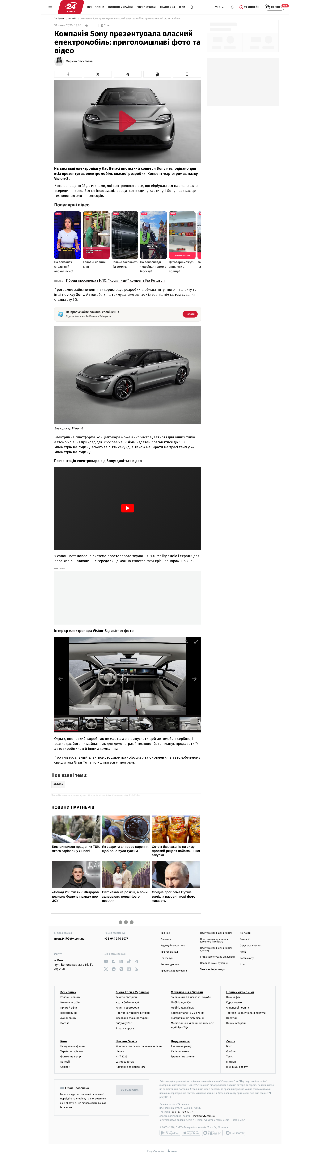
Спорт (230, 1041)
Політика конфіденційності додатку (216, 949)
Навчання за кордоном (130, 1066)
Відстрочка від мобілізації (187, 1018)
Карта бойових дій (127, 1002)
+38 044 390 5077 (116, 939)
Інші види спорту (237, 1066)
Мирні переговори (127, 1007)
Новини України (120, 7)
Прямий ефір (68, 1007)
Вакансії (244, 939)
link (106, 961)
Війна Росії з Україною (132, 992)
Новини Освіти (126, 1041)
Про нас (165, 933)
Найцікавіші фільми (73, 1046)
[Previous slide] (61, 678)
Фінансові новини (237, 1007)
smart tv (212, 1133)
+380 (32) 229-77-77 (181, 1112)
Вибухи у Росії (124, 1023)
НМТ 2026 (121, 1056)
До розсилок (130, 1090)
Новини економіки (240, 992)
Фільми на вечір (70, 1056)
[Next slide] (194, 678)
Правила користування (174, 971)
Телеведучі (166, 958)
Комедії (65, 1061)
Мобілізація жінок (182, 1007)
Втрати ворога (125, 1028)
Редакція (165, 939)
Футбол (231, 1051)
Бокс (229, 1046)
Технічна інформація (212, 969)
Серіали (65, 1066)
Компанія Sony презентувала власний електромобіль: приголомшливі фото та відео (130, 18)
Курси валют (234, 1002)
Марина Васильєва (79, 61)
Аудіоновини (68, 1018)
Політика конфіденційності (216, 933)
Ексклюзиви (146, 7)
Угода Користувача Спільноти (217, 957)
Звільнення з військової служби (191, 997)
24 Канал (59, 18)
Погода (64, 1023)
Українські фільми (71, 1051)
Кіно (63, 1041)
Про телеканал (169, 952)
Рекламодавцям (169, 964)
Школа (120, 1051)
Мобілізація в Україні (187, 992)
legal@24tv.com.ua (204, 1116)
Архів (243, 952)
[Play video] (127, 121)
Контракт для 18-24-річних (187, 1012)
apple (191, 1133)
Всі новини (95, 7)
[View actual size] (186, 641)
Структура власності (252, 945)
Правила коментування (214, 963)
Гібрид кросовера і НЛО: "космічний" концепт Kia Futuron (115, 280)
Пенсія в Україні (236, 1023)
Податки (231, 1018)
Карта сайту (247, 958)
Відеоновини (68, 1012)
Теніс (229, 1056)
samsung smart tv (235, 1133)
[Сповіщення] (232, 7)
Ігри (182, 7)
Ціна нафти (233, 997)
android (169, 1133)
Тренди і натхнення (183, 1056)
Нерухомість (180, 1041)
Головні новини (70, 997)
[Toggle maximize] (196, 641)
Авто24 (72, 18)
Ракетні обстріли (126, 997)
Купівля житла (180, 1051)
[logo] (71, 7)
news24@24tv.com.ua (69, 939)
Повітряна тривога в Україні (133, 1012)
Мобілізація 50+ (181, 1002)
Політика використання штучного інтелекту (214, 940)
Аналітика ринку (181, 1046)
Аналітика (167, 7)
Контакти (245, 933)
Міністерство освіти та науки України (139, 1046)
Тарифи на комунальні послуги (246, 1012)
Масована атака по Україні (132, 1018)
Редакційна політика (172, 945)
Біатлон (231, 1061)
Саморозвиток (125, 1061)
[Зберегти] (187, 74)
